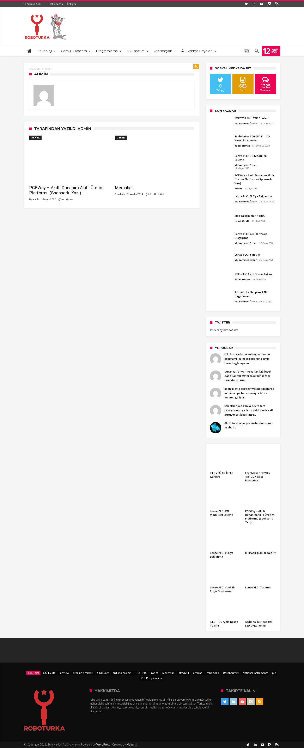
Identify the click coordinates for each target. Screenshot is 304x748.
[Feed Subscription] (196, 66)
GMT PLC (141, 673)
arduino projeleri (83, 673)
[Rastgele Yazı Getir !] (247, 51)
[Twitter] (246, 4)
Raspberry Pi (231, 673)
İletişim (71, 4)
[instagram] (269, 4)
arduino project (122, 673)
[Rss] (277, 4)
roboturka (213, 673)
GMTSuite (49, 673)
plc (274, 673)
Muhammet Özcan (246, 123)
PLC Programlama (152, 678)
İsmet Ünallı (242, 220)
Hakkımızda (56, 4)
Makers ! (132, 744)
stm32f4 (184, 673)
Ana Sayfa (34, 68)
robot (154, 673)
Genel (35, 137)
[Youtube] (261, 4)
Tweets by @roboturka (224, 330)
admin (35, 199)
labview (64, 673)
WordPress (103, 744)
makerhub (168, 673)
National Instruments (255, 673)
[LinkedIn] (254, 4)
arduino (197, 673)
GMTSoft (103, 673)
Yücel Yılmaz (242, 145)
